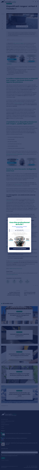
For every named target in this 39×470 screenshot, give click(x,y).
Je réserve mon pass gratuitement (19, 248)
